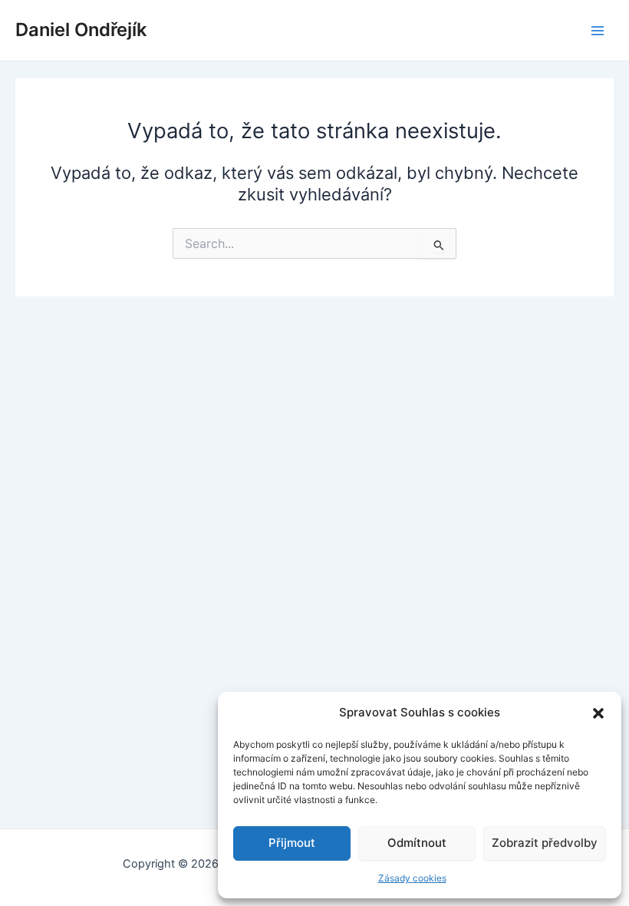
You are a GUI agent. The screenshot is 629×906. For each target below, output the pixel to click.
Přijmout (291, 842)
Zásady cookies (412, 878)
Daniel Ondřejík (81, 29)
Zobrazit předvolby (545, 842)
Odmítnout (416, 842)
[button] (598, 713)
